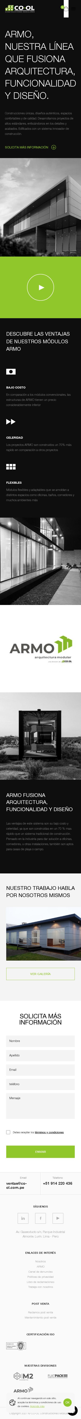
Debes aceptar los (38, 1132)
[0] (66, 8)
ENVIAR (40, 1151)
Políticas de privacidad (40, 1277)
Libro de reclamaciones (40, 1282)
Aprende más (37, 1406)
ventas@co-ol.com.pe (16, 1185)
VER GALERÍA (40, 974)
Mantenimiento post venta (40, 1318)
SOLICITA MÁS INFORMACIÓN (26, 147)
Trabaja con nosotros (40, 1287)
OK (67, 1402)
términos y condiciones (49, 1132)
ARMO (40, 1267)
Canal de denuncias (40, 1272)
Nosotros (40, 1262)
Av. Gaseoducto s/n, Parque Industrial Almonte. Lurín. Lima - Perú (40, 1234)
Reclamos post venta (40, 1312)
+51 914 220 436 (57, 1183)
